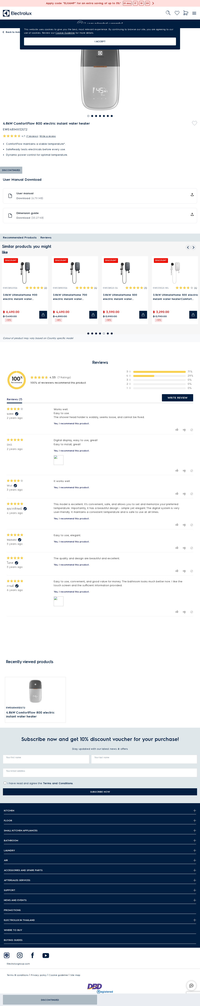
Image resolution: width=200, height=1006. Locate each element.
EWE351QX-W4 (140, 288)
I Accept (100, 41)
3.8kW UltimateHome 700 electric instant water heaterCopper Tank (49, 297)
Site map (75, 975)
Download (29, 198)
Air (6, 860)
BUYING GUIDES (13, 940)
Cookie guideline (58, 975)
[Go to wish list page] (177, 13)
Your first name (13, 757)
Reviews (45, 237)
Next (194, 24)
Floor (8, 820)
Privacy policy (39, 975)
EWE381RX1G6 (39, 288)
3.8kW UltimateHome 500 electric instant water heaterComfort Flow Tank (99, 297)
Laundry (9, 850)
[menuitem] (17, 13)
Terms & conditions (18, 975)
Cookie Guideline (65, 32)
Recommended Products (20, 237)
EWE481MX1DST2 (15, 707)
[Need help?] (191, 985)
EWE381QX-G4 (89, 288)
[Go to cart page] (185, 13)
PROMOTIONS (12, 910)
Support (9, 890)
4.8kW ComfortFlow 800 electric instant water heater (30, 714)
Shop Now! (7, 2)
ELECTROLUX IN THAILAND (19, 920)
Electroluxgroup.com (18, 963)
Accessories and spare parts (23, 870)
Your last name (101, 757)
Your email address (15, 771)
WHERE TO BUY (13, 930)
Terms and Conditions (58, 783)
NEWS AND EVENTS (15, 900)
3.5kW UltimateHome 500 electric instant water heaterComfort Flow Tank (154, 297)
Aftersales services (17, 880)
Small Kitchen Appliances (21, 830)
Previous (3, 24)
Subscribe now (100, 791)
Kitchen (9, 810)
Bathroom (11, 840)
